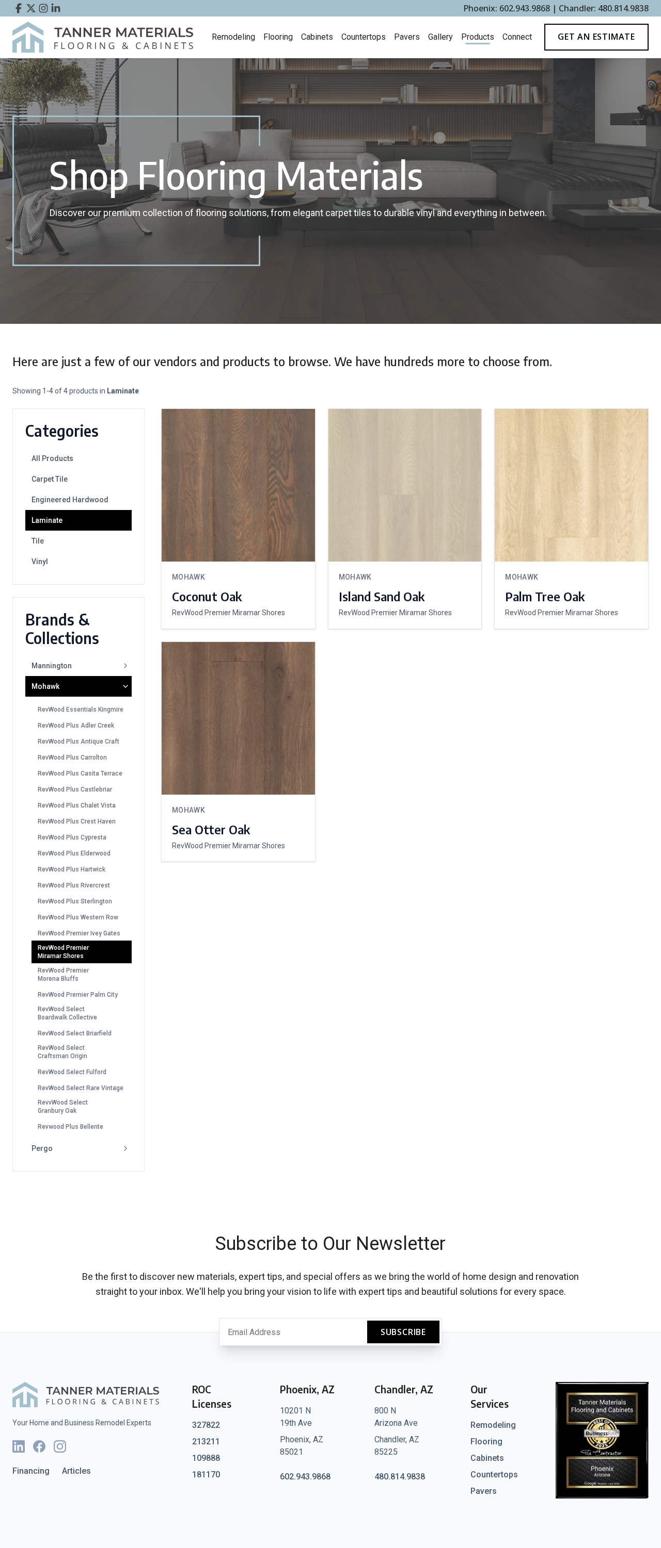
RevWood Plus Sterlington (75, 901)
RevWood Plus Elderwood (74, 853)
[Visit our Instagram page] (43, 8)
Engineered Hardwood (70, 500)
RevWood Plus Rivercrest (74, 885)
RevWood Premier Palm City (78, 994)
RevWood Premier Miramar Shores (63, 952)
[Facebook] (39, 1446)
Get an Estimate (596, 36)
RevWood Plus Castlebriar (75, 789)
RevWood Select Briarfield (75, 1033)
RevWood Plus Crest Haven (77, 821)
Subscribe (403, 1332)
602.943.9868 (305, 1476)
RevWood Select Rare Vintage (80, 1088)
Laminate (47, 520)
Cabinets (317, 37)
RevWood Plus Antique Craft (78, 741)
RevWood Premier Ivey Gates (79, 933)
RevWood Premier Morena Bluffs (63, 974)
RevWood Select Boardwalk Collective (67, 1013)
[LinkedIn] (18, 1446)
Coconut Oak (207, 596)
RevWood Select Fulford (72, 1072)
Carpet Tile (50, 479)
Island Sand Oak (381, 596)
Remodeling (233, 37)
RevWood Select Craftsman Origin (62, 1052)
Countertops (363, 37)
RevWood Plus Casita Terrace (80, 773)
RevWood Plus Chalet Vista (77, 805)
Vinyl (40, 561)
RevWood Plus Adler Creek (76, 725)
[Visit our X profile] (31, 8)
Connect (517, 37)
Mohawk (45, 686)
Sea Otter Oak (211, 829)
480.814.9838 (399, 1476)
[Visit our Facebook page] (18, 8)
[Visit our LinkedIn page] (56, 8)
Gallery (440, 37)
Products (477, 37)
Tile (38, 541)
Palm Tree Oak (545, 596)
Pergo (42, 1148)
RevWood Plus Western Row (78, 917)
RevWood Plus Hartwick (71, 869)
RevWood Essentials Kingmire (80, 709)
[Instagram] (60, 1446)
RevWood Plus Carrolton (72, 757)
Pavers (407, 37)
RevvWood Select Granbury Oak (63, 1106)
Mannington (52, 666)
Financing (31, 1471)
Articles (76, 1471)
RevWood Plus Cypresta (72, 837)
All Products (52, 458)
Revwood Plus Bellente (70, 1126)
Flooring (278, 37)
